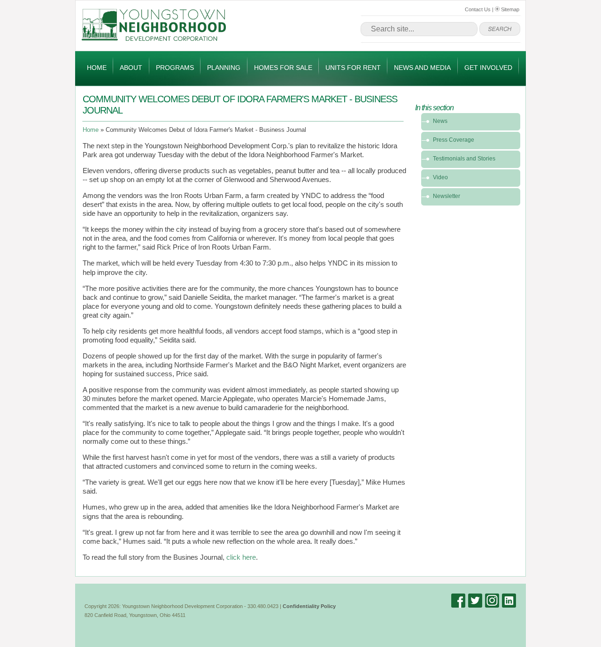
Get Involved (488, 67)
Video (440, 177)
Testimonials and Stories (464, 158)
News (440, 121)
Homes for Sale (283, 67)
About (131, 67)
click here (241, 557)
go (500, 29)
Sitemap (509, 9)
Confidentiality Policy (309, 606)
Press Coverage (453, 140)
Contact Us (478, 9)
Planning (223, 67)
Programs (175, 67)
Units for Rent (353, 67)
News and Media (422, 67)
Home (97, 67)
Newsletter (446, 196)
